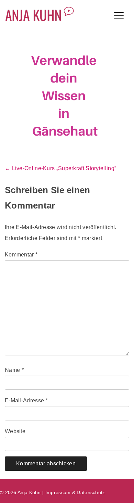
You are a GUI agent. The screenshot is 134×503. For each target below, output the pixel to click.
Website (15, 431)
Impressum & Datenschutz (75, 492)
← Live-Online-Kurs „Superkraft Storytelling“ (60, 168)
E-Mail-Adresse (26, 400)
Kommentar (21, 254)
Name (14, 370)
